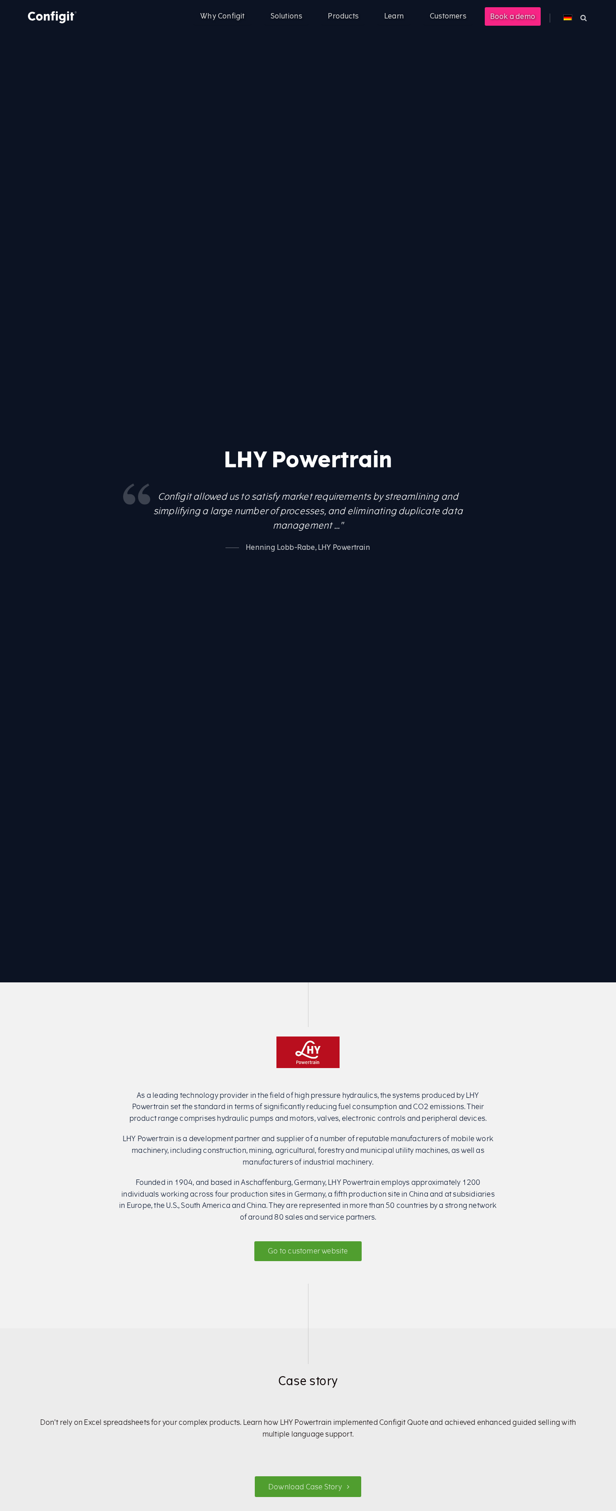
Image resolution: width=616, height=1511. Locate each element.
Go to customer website (308, 1250)
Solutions (287, 16)
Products (343, 16)
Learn (394, 16)
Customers (448, 16)
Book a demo (512, 16)
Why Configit (222, 16)
